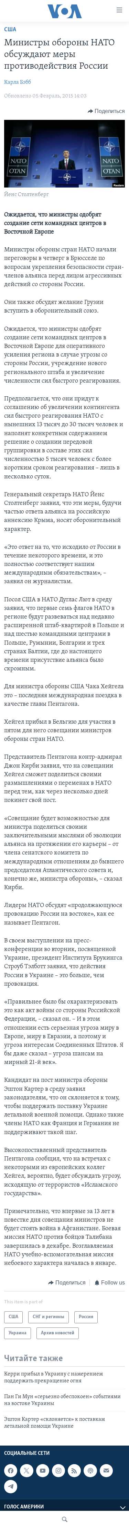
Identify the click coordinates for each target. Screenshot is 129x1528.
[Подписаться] (106, 1470)
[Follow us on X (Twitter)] (26, 1470)
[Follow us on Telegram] (10, 1486)
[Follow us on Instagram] (58, 1470)
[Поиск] (64, 1519)
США (10, 30)
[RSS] (74, 1470)
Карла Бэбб (17, 82)
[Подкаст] (90, 1470)
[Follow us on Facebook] (10, 1470)
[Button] (106, 111)
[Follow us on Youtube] (42, 1470)
